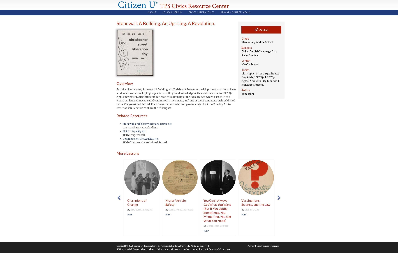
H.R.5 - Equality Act (134, 131)
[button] (119, 197)
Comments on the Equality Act (141, 138)
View (129, 214)
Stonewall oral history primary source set (147, 123)
